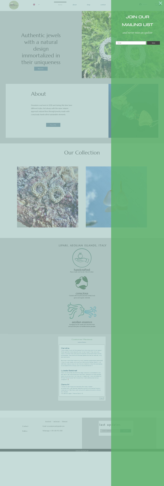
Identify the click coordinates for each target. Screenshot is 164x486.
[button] (160, 3)
